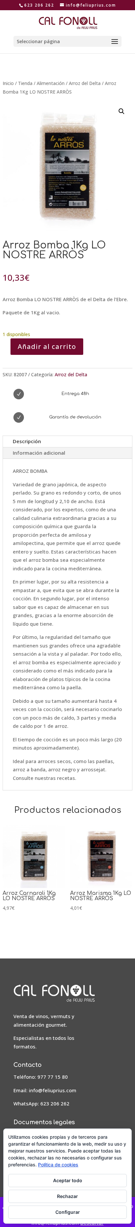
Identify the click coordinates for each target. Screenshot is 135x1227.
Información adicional (39, 452)
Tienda (25, 83)
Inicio (8, 83)
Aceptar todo (67, 1180)
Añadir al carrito (47, 346)
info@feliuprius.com (52, 1090)
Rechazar (67, 1196)
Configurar (67, 1212)
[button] (121, 111)
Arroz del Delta (85, 83)
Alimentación (51, 83)
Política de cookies (58, 1164)
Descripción (27, 441)
